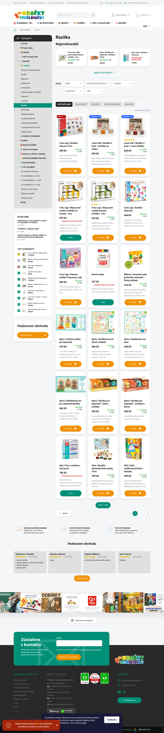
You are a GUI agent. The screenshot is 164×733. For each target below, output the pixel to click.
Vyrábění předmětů (28, 118)
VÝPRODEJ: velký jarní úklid (28, 229)
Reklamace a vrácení (21, 699)
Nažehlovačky (26, 132)
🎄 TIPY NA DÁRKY (27, 167)
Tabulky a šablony (27, 114)
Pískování (24, 96)
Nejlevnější (81, 104)
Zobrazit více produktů (103, 72)
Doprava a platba (20, 3)
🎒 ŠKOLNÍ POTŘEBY (28, 145)
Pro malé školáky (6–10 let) (31, 180)
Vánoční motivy (27, 198)
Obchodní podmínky (56, 3)
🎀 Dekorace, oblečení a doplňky (32, 154)
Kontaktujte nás (129, 700)
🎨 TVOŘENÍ (25, 66)
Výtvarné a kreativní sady (30, 127)
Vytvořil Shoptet (126, 730)
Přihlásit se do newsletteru (68, 657)
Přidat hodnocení (26, 335)
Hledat (93, 15)
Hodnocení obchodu (37, 3)
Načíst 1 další (103, 505)
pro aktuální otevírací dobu (61, 704)
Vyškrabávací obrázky (29, 123)
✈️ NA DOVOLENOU (27, 163)
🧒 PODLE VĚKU (26, 48)
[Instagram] (124, 691)
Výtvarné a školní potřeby (30, 70)
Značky (23, 202)
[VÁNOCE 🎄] (70, 128)
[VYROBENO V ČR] (103, 128)
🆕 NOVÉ (23, 44)
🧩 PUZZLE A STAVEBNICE (30, 136)
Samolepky (25, 110)
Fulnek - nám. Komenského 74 (60, 680)
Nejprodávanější (112, 104)
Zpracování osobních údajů (77, 3)
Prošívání (24, 101)
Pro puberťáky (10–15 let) (30, 185)
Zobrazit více (82, 578)
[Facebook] (119, 691)
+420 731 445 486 (129, 685)
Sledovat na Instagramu (84, 620)
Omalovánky (25, 88)
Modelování (25, 83)
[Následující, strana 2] (141, 513)
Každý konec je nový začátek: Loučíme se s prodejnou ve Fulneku (32, 221)
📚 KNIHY (24, 141)
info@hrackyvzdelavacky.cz (132, 681)
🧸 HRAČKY (24, 52)
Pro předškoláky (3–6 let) (30, 176)
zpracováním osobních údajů (90, 650)
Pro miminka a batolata (29, 171)
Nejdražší (95, 104)
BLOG (16, 707)
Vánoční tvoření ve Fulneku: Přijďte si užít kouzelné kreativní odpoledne (32, 236)
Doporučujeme (64, 104)
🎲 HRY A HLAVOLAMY (29, 57)
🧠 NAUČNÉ (24, 61)
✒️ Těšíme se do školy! (29, 149)
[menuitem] (24, 23)
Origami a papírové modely (31, 92)
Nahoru (65, 513)
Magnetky (24, 79)
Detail (71, 238)
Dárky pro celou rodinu (29, 189)
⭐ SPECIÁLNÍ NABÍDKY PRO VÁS (33, 158)
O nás (16, 703)
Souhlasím (111, 720)
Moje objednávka (20, 695)
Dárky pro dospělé (27, 194)
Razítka (24, 105)
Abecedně (129, 104)
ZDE (84, 723)
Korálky (24, 74)
